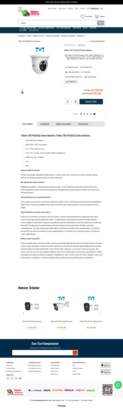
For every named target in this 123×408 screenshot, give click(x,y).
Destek (93, 28)
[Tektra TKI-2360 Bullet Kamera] (32, 306)
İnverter (77, 28)
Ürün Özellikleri (27, 124)
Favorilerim (88, 16)
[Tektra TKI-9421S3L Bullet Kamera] (91, 306)
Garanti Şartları (54, 374)
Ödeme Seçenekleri (63, 124)
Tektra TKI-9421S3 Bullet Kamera (61, 321)
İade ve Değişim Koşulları (34, 365)
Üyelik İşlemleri (54, 371)
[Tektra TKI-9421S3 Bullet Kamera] (61, 306)
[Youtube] (20, 378)
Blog (76, 9)
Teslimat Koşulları (55, 365)
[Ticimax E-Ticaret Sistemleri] (61, 406)
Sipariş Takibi (52, 9)
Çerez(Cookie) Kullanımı (34, 368)
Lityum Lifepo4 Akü (27, 28)
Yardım (82, 9)
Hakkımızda (62, 9)
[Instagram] (16, 378)
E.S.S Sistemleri (63, 28)
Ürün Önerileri (83, 124)
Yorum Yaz (81, 45)
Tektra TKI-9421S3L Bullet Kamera (91, 321)
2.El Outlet (34, 30)
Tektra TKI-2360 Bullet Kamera (32, 321)
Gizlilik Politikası (10, 368)
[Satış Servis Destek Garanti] (15, 392)
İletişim (70, 9)
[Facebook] (8, 378)
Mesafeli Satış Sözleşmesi (34, 371)
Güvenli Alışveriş (54, 368)
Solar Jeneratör (46, 28)
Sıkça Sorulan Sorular (78, 368)
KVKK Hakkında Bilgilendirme (14, 371)
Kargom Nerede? (77, 374)
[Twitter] (12, 378)
